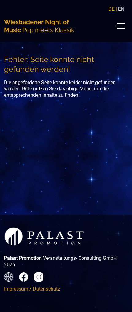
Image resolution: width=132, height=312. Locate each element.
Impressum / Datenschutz (32, 289)
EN (121, 9)
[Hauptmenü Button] (121, 26)
